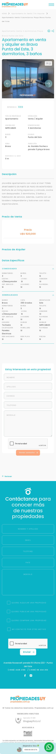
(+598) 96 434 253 (38, 670)
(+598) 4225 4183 (17, 670)
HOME (4, 14)
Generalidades (10, 295)
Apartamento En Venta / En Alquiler (28, 14)
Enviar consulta (27, 453)
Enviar (27, 652)
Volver (8, 476)
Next (48, 83)
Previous (7, 83)
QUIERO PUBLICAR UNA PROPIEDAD (29, 611)
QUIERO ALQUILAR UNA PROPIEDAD (29, 603)
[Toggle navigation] (51, 5)
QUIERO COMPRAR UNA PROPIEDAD (29, 620)
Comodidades (9, 268)
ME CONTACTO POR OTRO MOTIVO (29, 629)
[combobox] (14, 373)
